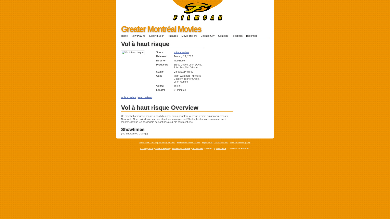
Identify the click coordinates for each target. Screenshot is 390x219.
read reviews (145, 97)
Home (124, 35)
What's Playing (162, 148)
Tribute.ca (221, 148)
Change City (207, 35)
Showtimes (197, 148)
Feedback (237, 35)
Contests (223, 35)
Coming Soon (156, 35)
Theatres (173, 35)
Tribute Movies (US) (240, 142)
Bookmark (253, 35)
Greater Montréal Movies (161, 29)
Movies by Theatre (181, 148)
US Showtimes (221, 142)
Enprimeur (207, 142)
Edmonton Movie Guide (188, 142)
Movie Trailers (189, 35)
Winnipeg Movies (166, 142)
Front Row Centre (148, 142)
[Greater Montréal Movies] (169, 19)
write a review (181, 52)
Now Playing (138, 35)
